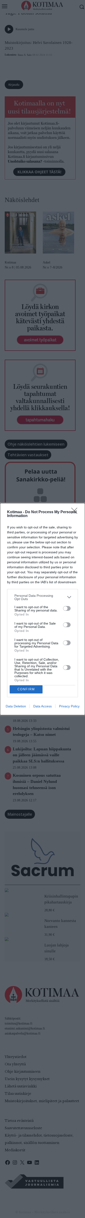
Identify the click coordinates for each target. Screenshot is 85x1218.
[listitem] (42, 597)
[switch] (67, 608)
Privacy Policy (69, 706)
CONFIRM (26, 689)
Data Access (42, 706)
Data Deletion (16, 706)
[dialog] (42, 609)
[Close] (75, 512)
